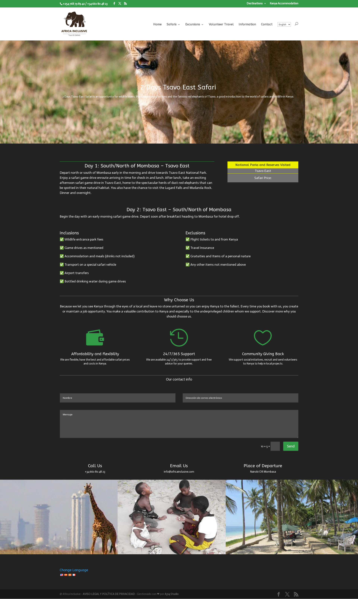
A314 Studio (172, 594)
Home (157, 24)
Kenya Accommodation (284, 3)
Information (247, 24)
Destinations (255, 3)
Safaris (172, 24)
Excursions (192, 24)
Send (291, 446)
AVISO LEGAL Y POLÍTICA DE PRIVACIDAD (109, 594)
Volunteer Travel (221, 24)
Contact (266, 24)
